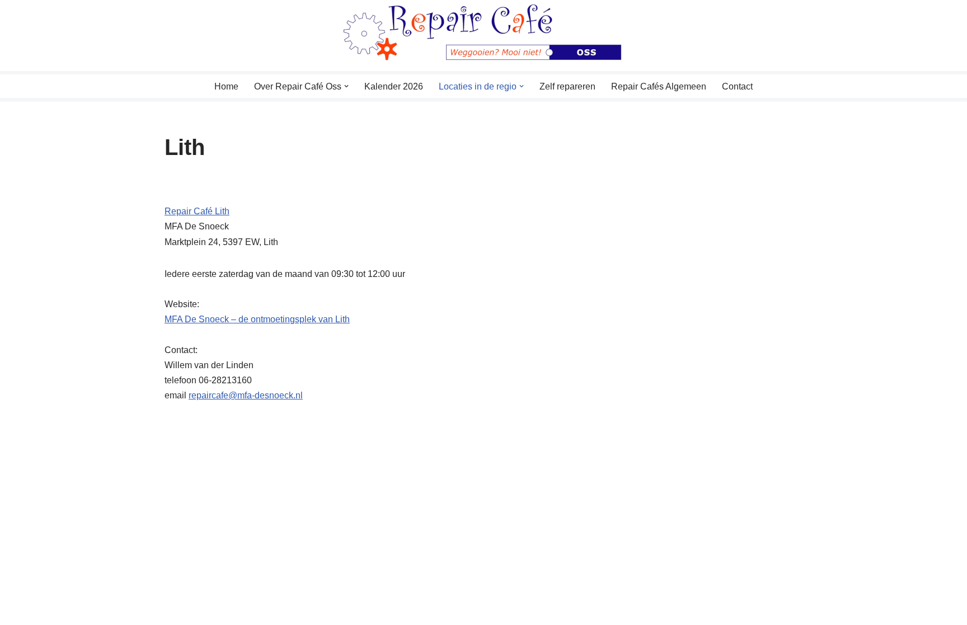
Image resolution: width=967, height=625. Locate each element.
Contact (737, 86)
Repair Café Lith (197, 211)
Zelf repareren (567, 86)
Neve (175, 610)
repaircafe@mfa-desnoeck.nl (246, 395)
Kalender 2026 (393, 86)
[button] (346, 86)
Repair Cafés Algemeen (658, 86)
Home (226, 86)
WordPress (307, 610)
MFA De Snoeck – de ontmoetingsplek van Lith (257, 319)
